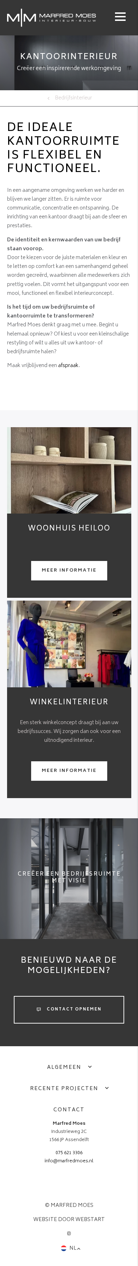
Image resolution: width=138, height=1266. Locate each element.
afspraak (68, 365)
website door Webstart (69, 1219)
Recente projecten (64, 1088)
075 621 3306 (69, 1153)
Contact (69, 1110)
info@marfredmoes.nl (69, 1161)
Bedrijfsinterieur (73, 98)
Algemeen (64, 1067)
